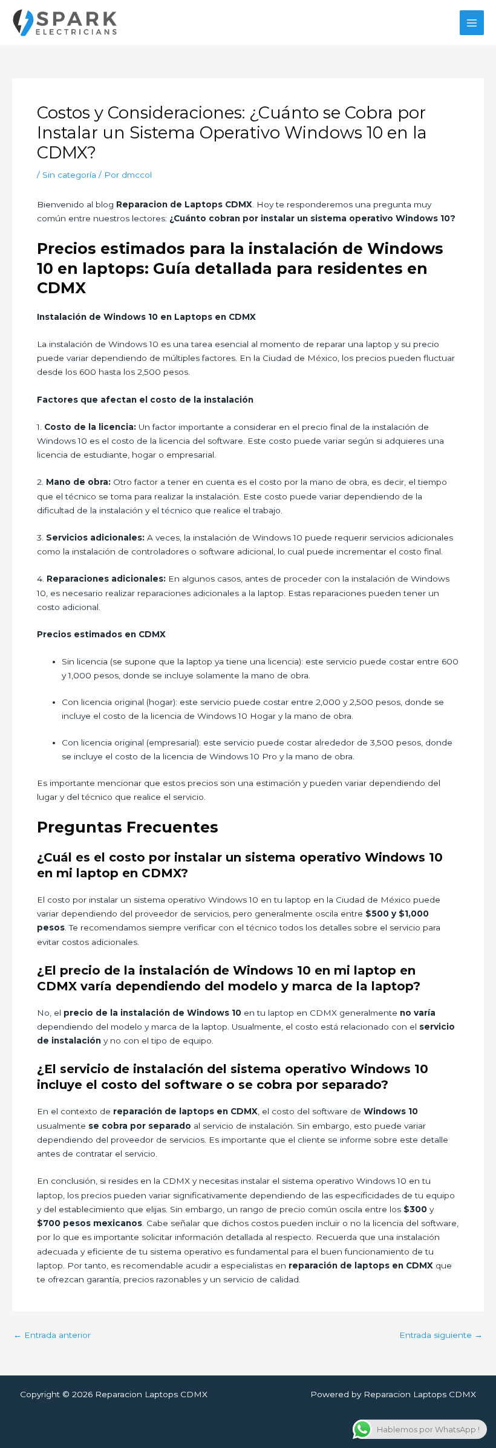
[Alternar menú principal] (472, 22)
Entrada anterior (52, 1335)
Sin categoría (69, 175)
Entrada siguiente (441, 1335)
